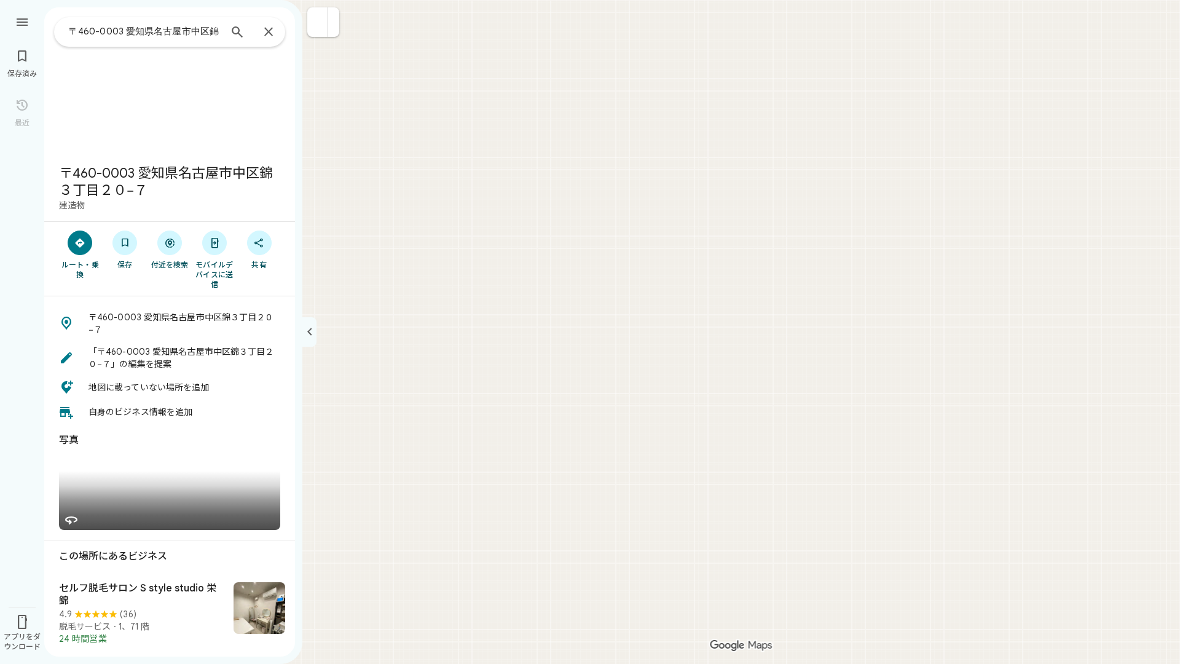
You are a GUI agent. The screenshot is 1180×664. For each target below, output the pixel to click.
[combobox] (144, 31)
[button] (317, 22)
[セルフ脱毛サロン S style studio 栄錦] (169, 613)
